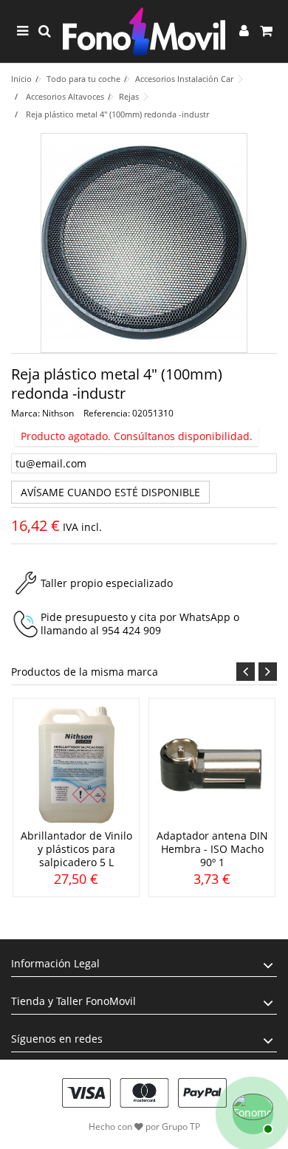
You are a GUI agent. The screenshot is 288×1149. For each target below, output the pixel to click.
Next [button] (267, 671)
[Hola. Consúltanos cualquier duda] (251, 1112)
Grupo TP (181, 1126)
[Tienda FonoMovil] (144, 31)
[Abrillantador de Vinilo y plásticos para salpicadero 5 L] (76, 765)
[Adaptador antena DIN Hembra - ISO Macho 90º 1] (212, 765)
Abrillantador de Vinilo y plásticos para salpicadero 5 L (76, 849)
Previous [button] (245, 671)
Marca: (25, 413)
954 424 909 (131, 630)
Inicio (21, 78)
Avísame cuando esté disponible (110, 492)
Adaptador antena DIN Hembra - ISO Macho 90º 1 (212, 849)
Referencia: (106, 413)
